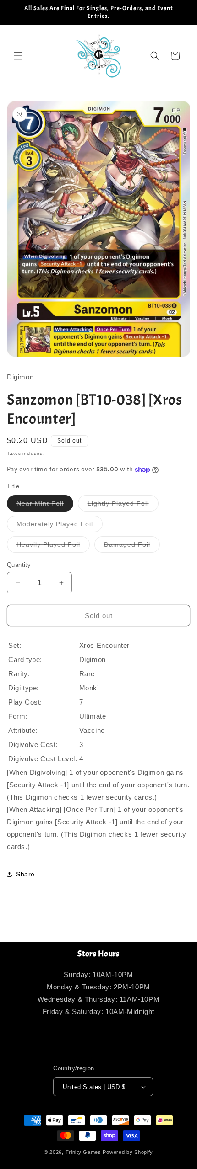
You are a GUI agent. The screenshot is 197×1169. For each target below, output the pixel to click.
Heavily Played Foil (53, 546)
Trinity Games (83, 1152)
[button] (18, 56)
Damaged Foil (132, 546)
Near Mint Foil (44, 505)
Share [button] (25, 874)
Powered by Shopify (128, 1152)
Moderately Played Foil (59, 526)
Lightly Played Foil (123, 505)
